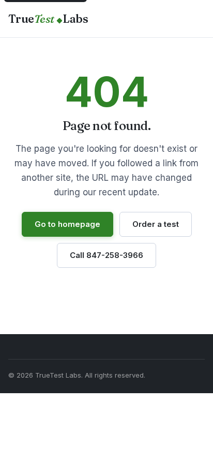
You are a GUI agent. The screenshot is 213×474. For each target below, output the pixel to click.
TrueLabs (48, 18)
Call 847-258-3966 (106, 255)
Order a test (155, 224)
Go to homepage (67, 224)
